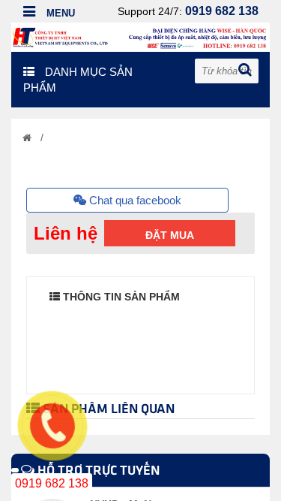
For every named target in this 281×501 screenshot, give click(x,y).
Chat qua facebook (133, 200)
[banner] (140, 36)
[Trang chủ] (26, 137)
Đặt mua (169, 235)
